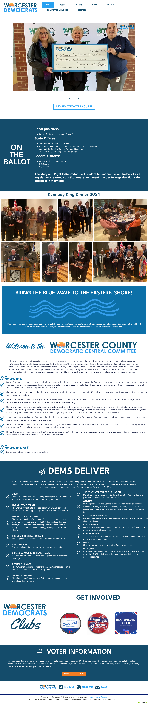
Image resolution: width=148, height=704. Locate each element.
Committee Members (57, 10)
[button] (11, 57)
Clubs (79, 5)
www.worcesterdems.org (98, 697)
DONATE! (82, 10)
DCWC (95, 5)
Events (110, 5)
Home (48, 5)
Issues (63, 5)
